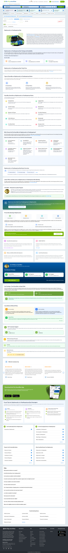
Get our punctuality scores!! (8, 247)
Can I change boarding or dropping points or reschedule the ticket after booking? (18, 487)
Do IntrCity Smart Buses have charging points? (12, 473)
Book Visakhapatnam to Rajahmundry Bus (17, 206)
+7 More (36, 172)
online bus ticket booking (31, 34)
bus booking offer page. (33, 182)
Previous (3, 10)
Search (61, 6)
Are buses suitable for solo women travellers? (12, 481)
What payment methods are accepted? (10, 470)
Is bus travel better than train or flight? (10, 498)
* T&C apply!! (51, 71)
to (7, 513)
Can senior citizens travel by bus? (10, 484)
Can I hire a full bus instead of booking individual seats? (14, 501)
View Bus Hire (58, 233)
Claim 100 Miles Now (12, 280)
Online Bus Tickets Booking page (35, 135)
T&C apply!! (41, 230)
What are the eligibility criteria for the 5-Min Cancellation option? (15, 504)
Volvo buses (37, 36)
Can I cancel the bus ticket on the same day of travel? (13, 490)
